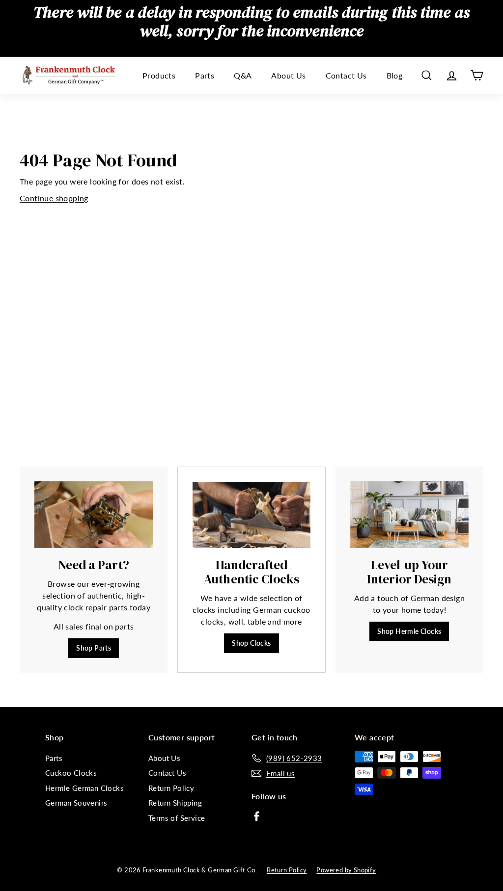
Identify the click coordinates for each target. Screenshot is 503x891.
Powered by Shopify (346, 870)
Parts (204, 75)
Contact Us (346, 75)
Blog (395, 75)
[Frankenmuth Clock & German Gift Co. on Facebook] (257, 815)
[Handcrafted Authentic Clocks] (251, 515)
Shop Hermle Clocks (409, 631)
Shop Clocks (251, 643)
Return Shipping (175, 802)
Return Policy (171, 788)
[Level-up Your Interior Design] (409, 514)
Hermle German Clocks (84, 788)
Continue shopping (54, 198)
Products (158, 75)
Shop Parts (93, 648)
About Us (288, 75)
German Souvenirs (76, 802)
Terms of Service (176, 817)
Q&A (243, 75)
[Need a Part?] (93, 514)
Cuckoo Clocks (71, 772)
